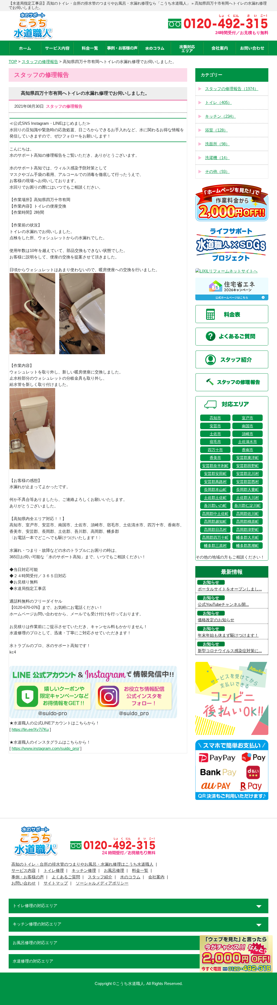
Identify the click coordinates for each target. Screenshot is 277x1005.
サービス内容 (23, 870)
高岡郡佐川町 (247, 513)
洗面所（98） (217, 144)
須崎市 (247, 434)
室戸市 (247, 418)
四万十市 (215, 450)
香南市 (247, 450)
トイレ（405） (218, 102)
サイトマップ (56, 883)
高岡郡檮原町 (247, 521)
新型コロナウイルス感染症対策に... (230, 651)
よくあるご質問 (66, 877)
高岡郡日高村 (215, 529)
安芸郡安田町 (215, 473)
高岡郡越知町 (215, 521)
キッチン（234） (220, 116)
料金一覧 (140, 870)
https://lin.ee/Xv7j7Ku (30, 729)
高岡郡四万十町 (215, 537)
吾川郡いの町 (215, 505)
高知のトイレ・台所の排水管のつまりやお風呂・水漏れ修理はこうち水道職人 (82, 864)
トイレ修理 (54, 870)
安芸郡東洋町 (247, 457)
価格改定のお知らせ (216, 620)
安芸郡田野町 (247, 466)
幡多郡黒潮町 (247, 545)
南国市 (247, 426)
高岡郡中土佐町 (215, 513)
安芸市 (215, 426)
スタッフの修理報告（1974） (231, 89)
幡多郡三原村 (215, 545)
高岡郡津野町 (247, 529)
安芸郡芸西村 (247, 481)
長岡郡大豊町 (247, 489)
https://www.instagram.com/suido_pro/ (45, 748)
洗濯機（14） (217, 158)
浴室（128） (216, 130)
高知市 (215, 418)
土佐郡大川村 (247, 497)
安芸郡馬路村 (215, 481)
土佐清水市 (247, 441)
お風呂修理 (114, 870)
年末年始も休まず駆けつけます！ (228, 635)
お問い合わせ (23, 883)
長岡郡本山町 (215, 489)
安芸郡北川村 (247, 473)
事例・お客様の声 (27, 877)
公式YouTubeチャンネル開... (223, 604)
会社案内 (156, 877)
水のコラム (130, 877)
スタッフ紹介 (100, 877)
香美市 (215, 457)
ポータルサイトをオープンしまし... (230, 589)
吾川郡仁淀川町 (247, 505)
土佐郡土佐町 (215, 497)
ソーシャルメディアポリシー (102, 883)
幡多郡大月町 (247, 537)
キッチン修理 (84, 870)
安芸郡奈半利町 (215, 466)
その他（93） (217, 171)
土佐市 (215, 434)
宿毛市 (215, 441)
